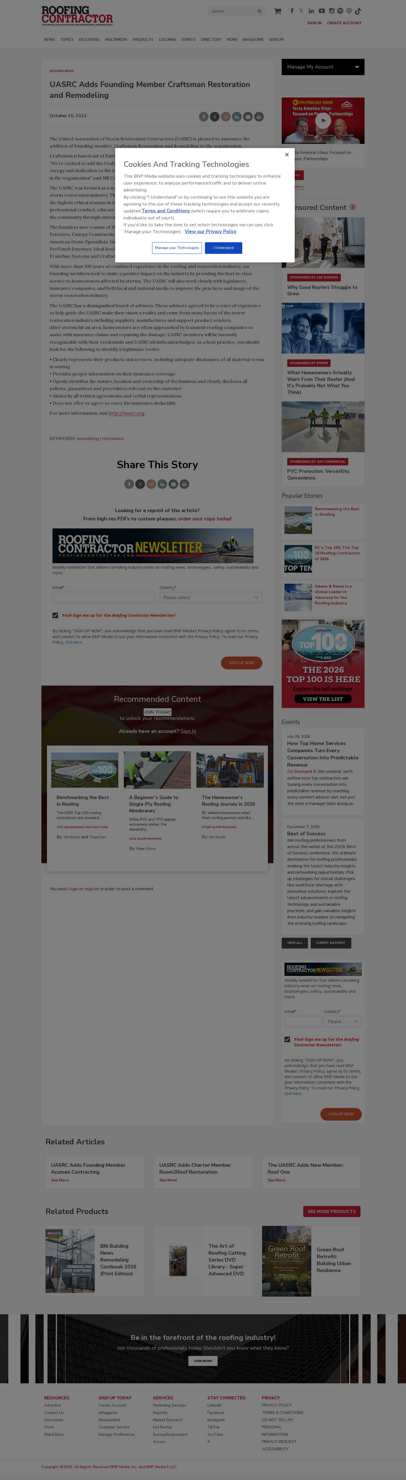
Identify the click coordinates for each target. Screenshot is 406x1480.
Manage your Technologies (177, 248)
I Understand (223, 248)
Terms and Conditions (166, 211)
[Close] (287, 155)
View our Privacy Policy (210, 231)
